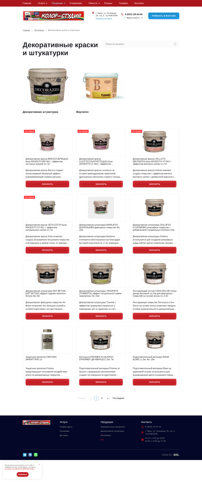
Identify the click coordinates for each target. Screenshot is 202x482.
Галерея (123, 3)
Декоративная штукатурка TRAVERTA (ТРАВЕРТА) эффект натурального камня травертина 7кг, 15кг (100, 293)
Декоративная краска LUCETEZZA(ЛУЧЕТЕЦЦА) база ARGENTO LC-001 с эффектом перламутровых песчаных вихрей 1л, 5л (99, 161)
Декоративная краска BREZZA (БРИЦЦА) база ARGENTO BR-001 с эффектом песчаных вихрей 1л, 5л (47, 161)
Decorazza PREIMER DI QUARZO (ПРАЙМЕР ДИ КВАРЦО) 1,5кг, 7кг (96, 358)
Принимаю (22, 474)
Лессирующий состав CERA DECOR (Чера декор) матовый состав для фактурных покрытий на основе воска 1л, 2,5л (154, 293)
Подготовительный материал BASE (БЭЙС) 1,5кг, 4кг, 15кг (151, 358)
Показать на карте (104, 18)
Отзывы (108, 3)
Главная (27, 3)
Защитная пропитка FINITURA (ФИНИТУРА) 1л (41, 358)
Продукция (57, 3)
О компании (76, 3)
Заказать (47, 184)
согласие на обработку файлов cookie (19, 469)
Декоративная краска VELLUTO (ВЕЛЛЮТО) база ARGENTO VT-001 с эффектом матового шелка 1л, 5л (152, 161)
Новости (93, 3)
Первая (82, 398)
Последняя (118, 398)
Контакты (139, 3)
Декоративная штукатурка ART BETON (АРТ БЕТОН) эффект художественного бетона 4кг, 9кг (46, 293)
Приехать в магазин (164, 16)
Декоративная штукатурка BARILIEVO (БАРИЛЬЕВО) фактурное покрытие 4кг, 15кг (99, 227)
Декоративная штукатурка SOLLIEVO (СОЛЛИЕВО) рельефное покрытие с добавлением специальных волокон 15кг (154, 227)
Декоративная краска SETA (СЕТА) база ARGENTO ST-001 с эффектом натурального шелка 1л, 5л (46, 227)
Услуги (41, 3)
